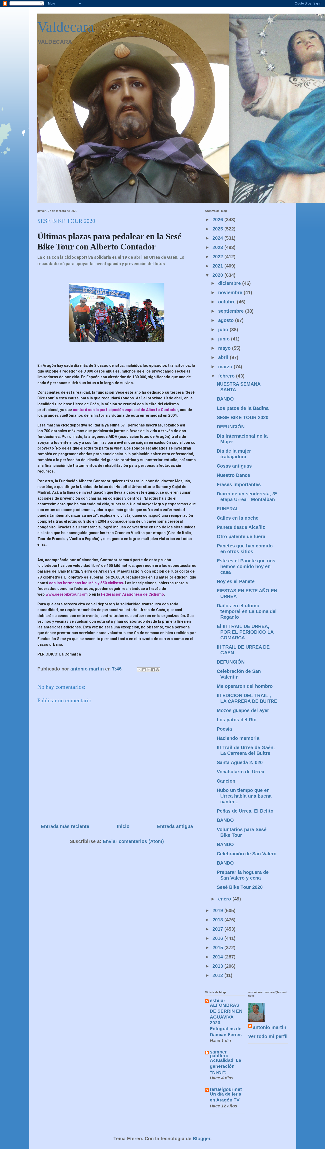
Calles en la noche (237, 518)
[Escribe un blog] (144, 669)
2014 (218, 956)
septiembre (231, 311)
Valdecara (65, 27)
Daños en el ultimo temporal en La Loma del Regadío (247, 611)
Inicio (123, 826)
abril (224, 357)
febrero (227, 375)
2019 (218, 910)
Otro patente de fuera (241, 536)
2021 (218, 265)
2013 (218, 966)
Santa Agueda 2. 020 (240, 762)
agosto (226, 320)
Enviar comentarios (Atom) (133, 841)
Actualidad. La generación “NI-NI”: (225, 1066)
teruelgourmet (226, 1089)
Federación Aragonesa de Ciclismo (132, 594)
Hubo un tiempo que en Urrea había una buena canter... (244, 796)
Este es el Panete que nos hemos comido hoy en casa (246, 566)
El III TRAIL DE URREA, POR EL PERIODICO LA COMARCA (245, 632)
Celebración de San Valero (246, 853)
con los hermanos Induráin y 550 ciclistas (86, 583)
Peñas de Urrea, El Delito (245, 811)
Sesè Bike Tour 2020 (240, 887)
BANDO (225, 399)
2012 (218, 975)
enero (225, 898)
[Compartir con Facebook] (153, 669)
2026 (218, 219)
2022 (218, 256)
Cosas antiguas (234, 466)
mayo (225, 348)
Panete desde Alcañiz (241, 527)
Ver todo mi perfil (268, 1036)
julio (224, 329)
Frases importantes (239, 484)
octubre (227, 301)
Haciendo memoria (238, 738)
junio (224, 338)
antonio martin (269, 1027)
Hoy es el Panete (236, 581)
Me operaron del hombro (245, 686)
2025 (218, 228)
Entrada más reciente (65, 826)
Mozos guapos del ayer (243, 710)
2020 (218, 275)
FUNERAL (228, 508)
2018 (218, 919)
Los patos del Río (236, 719)
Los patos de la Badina (243, 408)
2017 (218, 929)
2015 (218, 947)
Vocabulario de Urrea (240, 771)
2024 (218, 238)
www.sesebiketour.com (67, 594)
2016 (218, 938)
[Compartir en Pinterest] (157, 669)
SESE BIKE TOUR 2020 (242, 417)
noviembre (231, 292)
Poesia (224, 729)
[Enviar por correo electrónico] (139, 669)
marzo (226, 366)
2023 (218, 247)
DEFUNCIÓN (231, 426)
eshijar (217, 1000)
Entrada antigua (175, 826)
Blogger (201, 1138)
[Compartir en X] (148, 669)
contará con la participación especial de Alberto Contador (125, 409)
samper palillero (219, 1053)
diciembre (230, 283)
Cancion (226, 781)
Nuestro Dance (233, 475)
